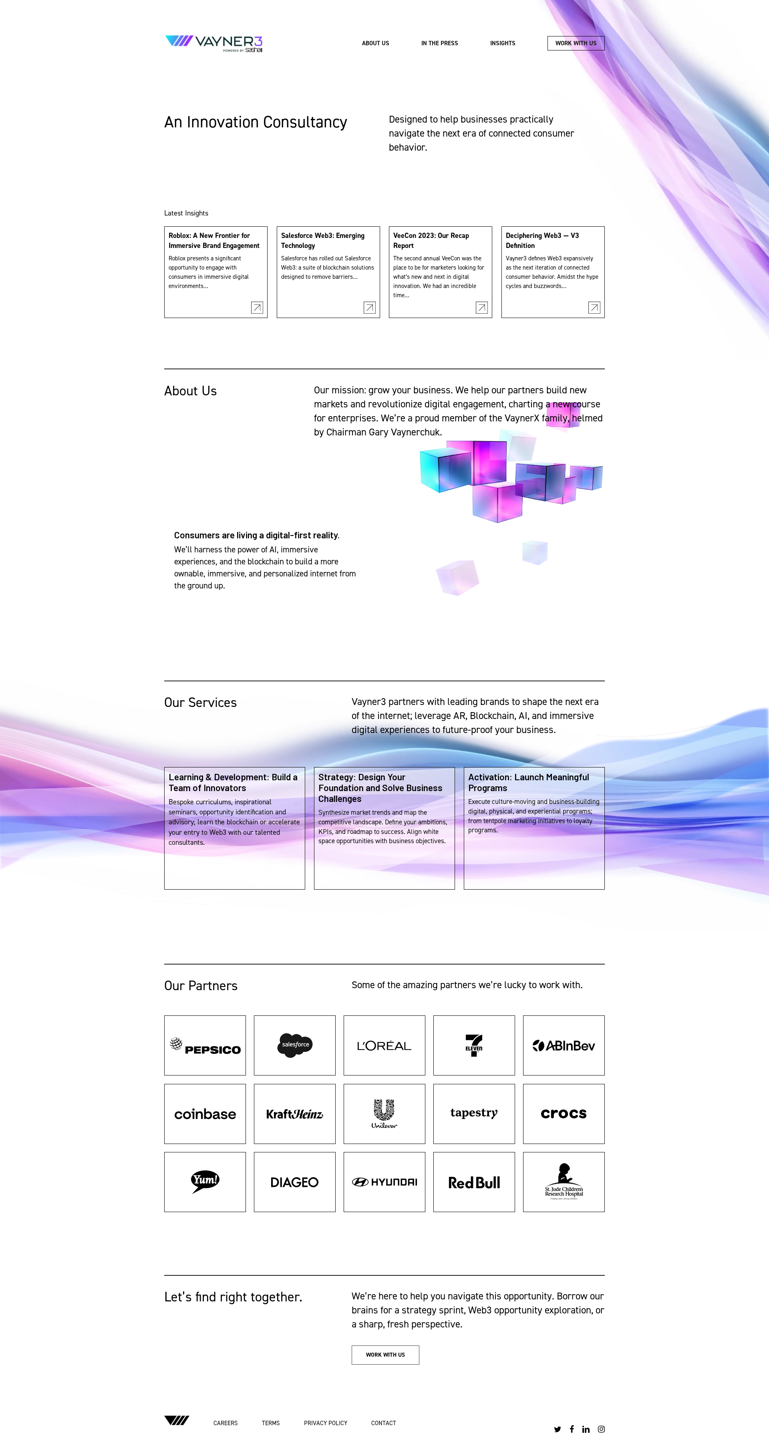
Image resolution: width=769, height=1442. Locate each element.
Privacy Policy (325, 1423)
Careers (225, 1423)
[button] (385, 1355)
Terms (271, 1423)
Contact (383, 1423)
